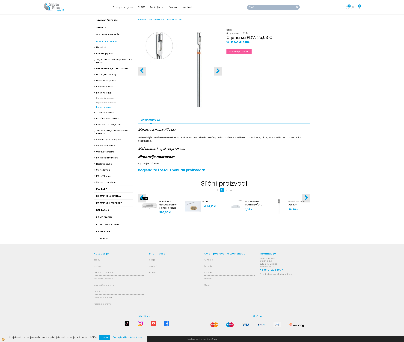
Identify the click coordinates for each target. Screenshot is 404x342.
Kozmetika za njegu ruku (108, 124)
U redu (104, 337)
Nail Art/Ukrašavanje (106, 74)
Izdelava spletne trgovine (198, 339)
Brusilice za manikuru (107, 157)
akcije (152, 259)
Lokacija (208, 266)
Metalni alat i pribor (106, 80)
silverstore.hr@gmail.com (280, 274)
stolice (97, 266)
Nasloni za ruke (104, 163)
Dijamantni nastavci (106, 102)
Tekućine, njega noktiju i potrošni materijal (113, 132)
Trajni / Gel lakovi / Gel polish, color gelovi (114, 61)
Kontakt (187, 7)
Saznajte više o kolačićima (127, 337)
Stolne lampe (103, 169)
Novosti (208, 278)
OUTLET (141, 7)
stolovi (97, 259)
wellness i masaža (103, 278)
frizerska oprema (103, 303)
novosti (153, 266)
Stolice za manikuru (106, 182)
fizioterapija (100, 291)
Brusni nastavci (104, 92)
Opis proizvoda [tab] (150, 119)
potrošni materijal (103, 297)
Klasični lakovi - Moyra (107, 118)
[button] (218, 71)
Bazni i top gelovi (104, 53)
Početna (142, 19)
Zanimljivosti (157, 7)
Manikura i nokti (156, 19)
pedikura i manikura (104, 272)
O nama (173, 7)
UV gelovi (101, 47)
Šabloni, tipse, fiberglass (108, 139)
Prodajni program (123, 7)
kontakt (152, 272)
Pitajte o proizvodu (239, 51)
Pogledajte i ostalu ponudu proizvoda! (172, 170)
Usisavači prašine (105, 151)
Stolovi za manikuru (106, 145)
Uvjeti (207, 285)
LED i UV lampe (103, 176)
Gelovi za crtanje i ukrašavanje (112, 68)
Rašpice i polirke (104, 86)
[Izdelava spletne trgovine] (214, 339)
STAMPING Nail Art (105, 112)
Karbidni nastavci (105, 97)
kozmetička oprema (104, 285)
